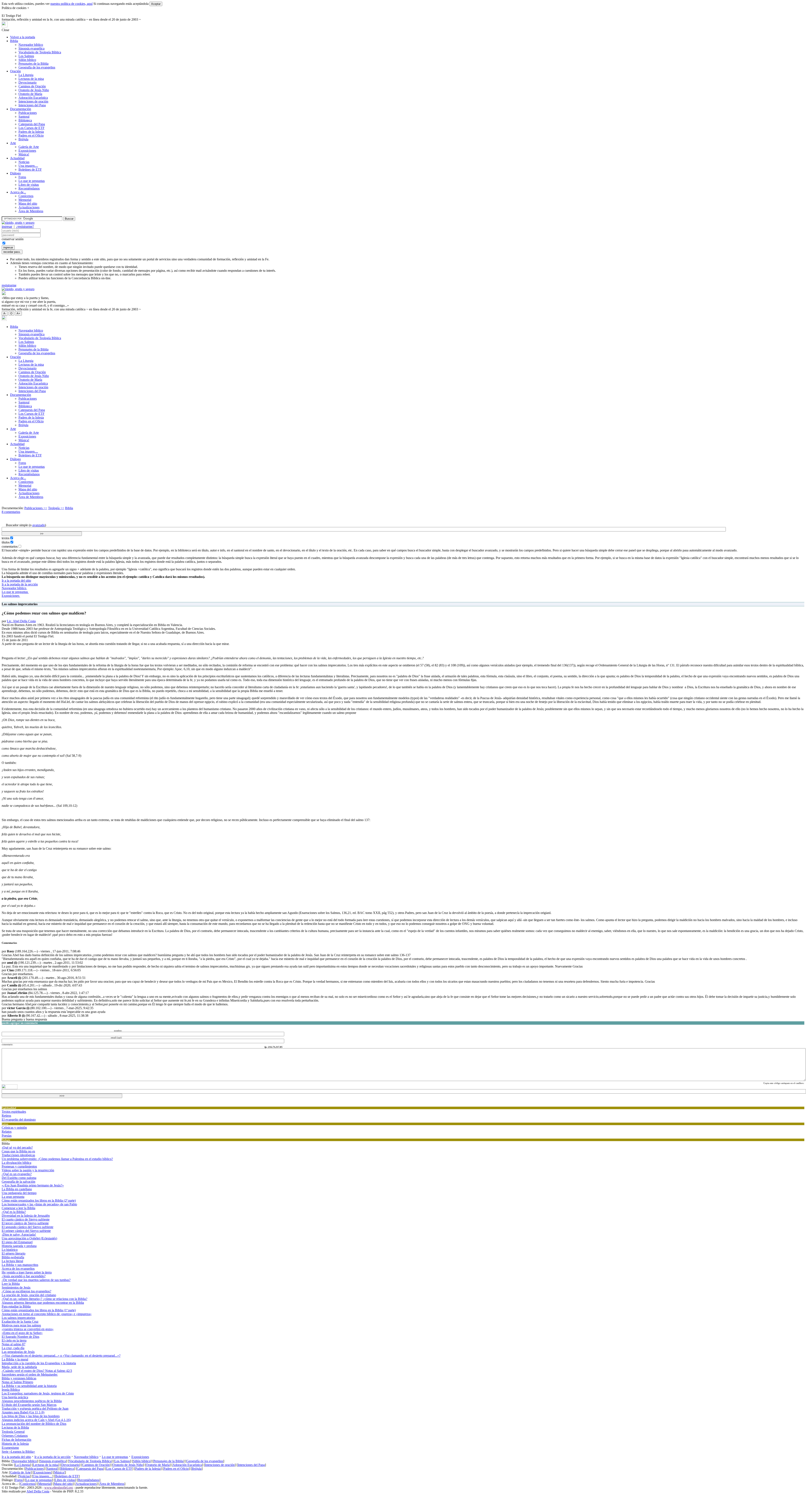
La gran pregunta (13, 1196)
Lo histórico (10, 1249)
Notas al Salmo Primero (17, 1382)
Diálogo (15, 173)
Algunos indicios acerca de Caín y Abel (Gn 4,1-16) (36, 1420)
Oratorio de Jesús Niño (33, 90)
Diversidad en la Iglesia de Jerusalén (26, 1215)
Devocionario (27, 82)
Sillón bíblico (27, 60)
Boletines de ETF (30, 169)
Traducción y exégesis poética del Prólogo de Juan (35, 1408)
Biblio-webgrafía (13, 1257)
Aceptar (156, 3)
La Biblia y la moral (15, 1359)
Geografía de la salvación (18, 1181)
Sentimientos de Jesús (16, 1287)
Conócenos (25, 196)
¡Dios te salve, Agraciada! (19, 1234)
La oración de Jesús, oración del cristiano (29, 1295)
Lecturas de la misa (31, 78)
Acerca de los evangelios (18, 1268)
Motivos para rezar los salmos (21, 1325)
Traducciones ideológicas (18, 1155)
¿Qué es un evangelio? (17, 1174)
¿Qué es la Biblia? (14, 1212)
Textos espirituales (14, 1111)
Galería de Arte (28, 147)
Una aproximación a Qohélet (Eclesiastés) (29, 1238)
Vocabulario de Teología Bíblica (39, 52)
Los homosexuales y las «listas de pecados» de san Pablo (39, 1204)
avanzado (38, 525)
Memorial (24, 200)
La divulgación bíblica (16, 1162)
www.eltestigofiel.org (58, 1487)
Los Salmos (26, 56)
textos (5, 538)
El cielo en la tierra (14, 1340)
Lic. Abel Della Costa (21, 621)
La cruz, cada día (13, 1348)
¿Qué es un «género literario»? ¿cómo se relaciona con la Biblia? (44, 1299)
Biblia (14, 41)
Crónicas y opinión (14, 1127)
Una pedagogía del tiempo (19, 1193)
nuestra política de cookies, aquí (71, 3)
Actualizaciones (28, 207)
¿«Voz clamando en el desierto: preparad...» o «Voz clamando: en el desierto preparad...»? (61, 1355)
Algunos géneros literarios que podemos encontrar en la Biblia (43, 1302)
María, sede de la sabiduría (19, 1367)
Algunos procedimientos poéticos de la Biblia (32, 1401)
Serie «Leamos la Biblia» (18, 1451)
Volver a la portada (22, 37)
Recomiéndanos (29, 188)
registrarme (9, 285)
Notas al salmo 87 (13, 1344)
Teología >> (56, 508)
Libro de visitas (28, 184)
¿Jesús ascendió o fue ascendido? (24, 1276)
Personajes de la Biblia (33, 63)
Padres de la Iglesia (31, 131)
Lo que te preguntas (31, 181)
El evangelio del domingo (19, 1119)
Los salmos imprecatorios (18, 1318)
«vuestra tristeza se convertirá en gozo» (28, 1329)
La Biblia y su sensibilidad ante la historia (29, 1386)
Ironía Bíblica (11, 1389)
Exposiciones (27, 150)
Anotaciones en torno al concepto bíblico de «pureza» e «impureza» (47, 1314)
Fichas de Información (16, 1439)
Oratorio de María (30, 94)
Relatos (7, 1131)
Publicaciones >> (35, 508)
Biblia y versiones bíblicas (19, 1378)
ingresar (7, 226)
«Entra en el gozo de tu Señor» (22, 1333)
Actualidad (17, 158)
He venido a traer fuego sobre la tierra (27, 1272)
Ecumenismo (10, 1447)
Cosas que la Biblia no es (18, 1151)
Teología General (13, 1431)
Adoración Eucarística (33, 97)
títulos (6, 542)
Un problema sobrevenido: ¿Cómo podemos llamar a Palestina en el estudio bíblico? (57, 1159)
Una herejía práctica (15, 1397)
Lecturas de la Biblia (15, 1427)
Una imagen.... (28, 165)
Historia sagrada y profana (19, 1246)
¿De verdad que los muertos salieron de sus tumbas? (36, 1280)
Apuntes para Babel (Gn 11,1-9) (23, 1412)
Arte (13, 143)
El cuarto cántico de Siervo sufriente (26, 1219)
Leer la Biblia (11, 1283)
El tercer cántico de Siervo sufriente (25, 1223)
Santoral (23, 116)
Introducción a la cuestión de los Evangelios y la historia (39, 1363)
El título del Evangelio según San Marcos (29, 1405)
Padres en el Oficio (31, 135)
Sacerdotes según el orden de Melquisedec (30, 1374)
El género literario (13, 1253)
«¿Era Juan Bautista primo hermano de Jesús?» (33, 1185)
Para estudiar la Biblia (16, 1306)
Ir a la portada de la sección (20, 584)
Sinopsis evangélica (31, 48)
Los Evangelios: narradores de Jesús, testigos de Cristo (38, 1393)
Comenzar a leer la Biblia (18, 1208)
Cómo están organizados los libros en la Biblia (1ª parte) (39, 1310)
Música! (23, 154)
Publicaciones (27, 113)
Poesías (7, 1135)
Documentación (20, 109)
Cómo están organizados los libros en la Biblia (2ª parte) (39, 1200)
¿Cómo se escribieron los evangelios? (26, 1291)
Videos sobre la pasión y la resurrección (28, 1170)
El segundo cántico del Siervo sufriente (27, 1227)
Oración (15, 71)
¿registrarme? (25, 226)
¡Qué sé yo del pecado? (17, 1147)
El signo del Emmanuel (17, 1242)
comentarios (10, 546)
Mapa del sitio (27, 203)
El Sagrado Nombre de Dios (20, 1336)
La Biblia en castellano (17, 1189)
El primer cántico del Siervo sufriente (26, 1231)
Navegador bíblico (30, 44)
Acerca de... (18, 192)
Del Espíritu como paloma (19, 1178)
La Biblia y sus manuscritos (20, 1265)
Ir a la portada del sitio (16, 580)
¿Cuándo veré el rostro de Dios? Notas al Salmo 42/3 (37, 1370)
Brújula (23, 139)
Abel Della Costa (37, 1491)
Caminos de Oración (32, 86)
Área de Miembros (30, 211)
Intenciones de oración (33, 101)
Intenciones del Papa (32, 105)
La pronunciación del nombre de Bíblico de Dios (34, 1423)
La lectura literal (12, 1261)
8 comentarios (11, 512)
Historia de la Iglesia (15, 1443)
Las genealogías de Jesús (18, 1352)
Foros (22, 177)
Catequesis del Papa (31, 124)
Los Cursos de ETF (31, 128)
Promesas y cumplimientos (19, 1166)
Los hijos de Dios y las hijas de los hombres (31, 1416)
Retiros (6, 1115)
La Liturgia (25, 75)
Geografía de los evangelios (36, 67)
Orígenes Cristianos (15, 1435)
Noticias (23, 162)
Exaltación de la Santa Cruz (20, 1321)
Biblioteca (25, 120)
